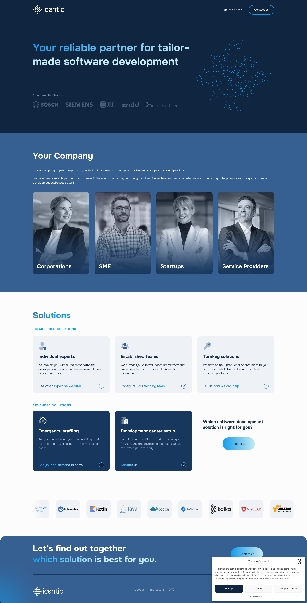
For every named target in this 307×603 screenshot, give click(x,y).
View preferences (288, 588)
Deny (258, 588)
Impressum (157, 589)
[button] (300, 561)
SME (90, 170)
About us (139, 589)
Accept (229, 588)
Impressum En (256, 596)
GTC (267, 596)
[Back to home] (48, 10)
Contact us (261, 10)
